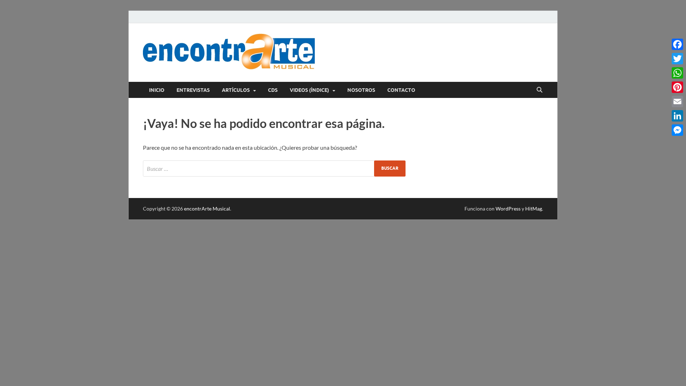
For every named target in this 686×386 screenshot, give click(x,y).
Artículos (236, 90)
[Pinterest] (677, 87)
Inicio (156, 90)
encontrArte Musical (207, 209)
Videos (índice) (309, 90)
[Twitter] (677, 58)
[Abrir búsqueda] (539, 90)
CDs (273, 90)
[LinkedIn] (677, 116)
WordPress (508, 209)
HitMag (533, 209)
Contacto (401, 90)
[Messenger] (677, 130)
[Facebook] (677, 44)
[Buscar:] (274, 168)
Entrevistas (193, 90)
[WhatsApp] (677, 73)
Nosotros (361, 90)
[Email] (677, 101)
